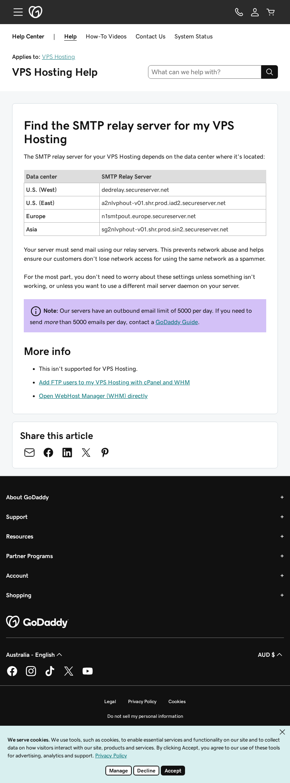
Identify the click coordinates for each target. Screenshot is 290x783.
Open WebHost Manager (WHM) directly (93, 396)
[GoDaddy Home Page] (37, 622)
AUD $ (266, 654)
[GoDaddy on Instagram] (31, 675)
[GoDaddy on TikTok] (50, 675)
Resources (19, 536)
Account (17, 575)
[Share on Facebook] (48, 452)
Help (70, 36)
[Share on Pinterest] (105, 452)
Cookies (177, 701)
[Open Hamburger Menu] (15, 12)
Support (17, 517)
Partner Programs (29, 556)
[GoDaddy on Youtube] (88, 675)
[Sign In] (255, 12)
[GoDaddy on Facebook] (12, 675)
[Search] (269, 72)
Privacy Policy (142, 701)
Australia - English (30, 654)
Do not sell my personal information (145, 716)
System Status (193, 36)
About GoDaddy (27, 497)
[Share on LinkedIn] (67, 452)
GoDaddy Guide (177, 322)
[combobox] (204, 72)
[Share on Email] (29, 452)
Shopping (18, 595)
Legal (110, 701)
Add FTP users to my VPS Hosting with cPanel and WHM (114, 382)
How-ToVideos (106, 36)
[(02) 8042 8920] (239, 12)
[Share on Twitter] (86, 452)
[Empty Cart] (270, 12)
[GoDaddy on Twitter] (69, 675)
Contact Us (150, 36)
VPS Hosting (58, 57)
